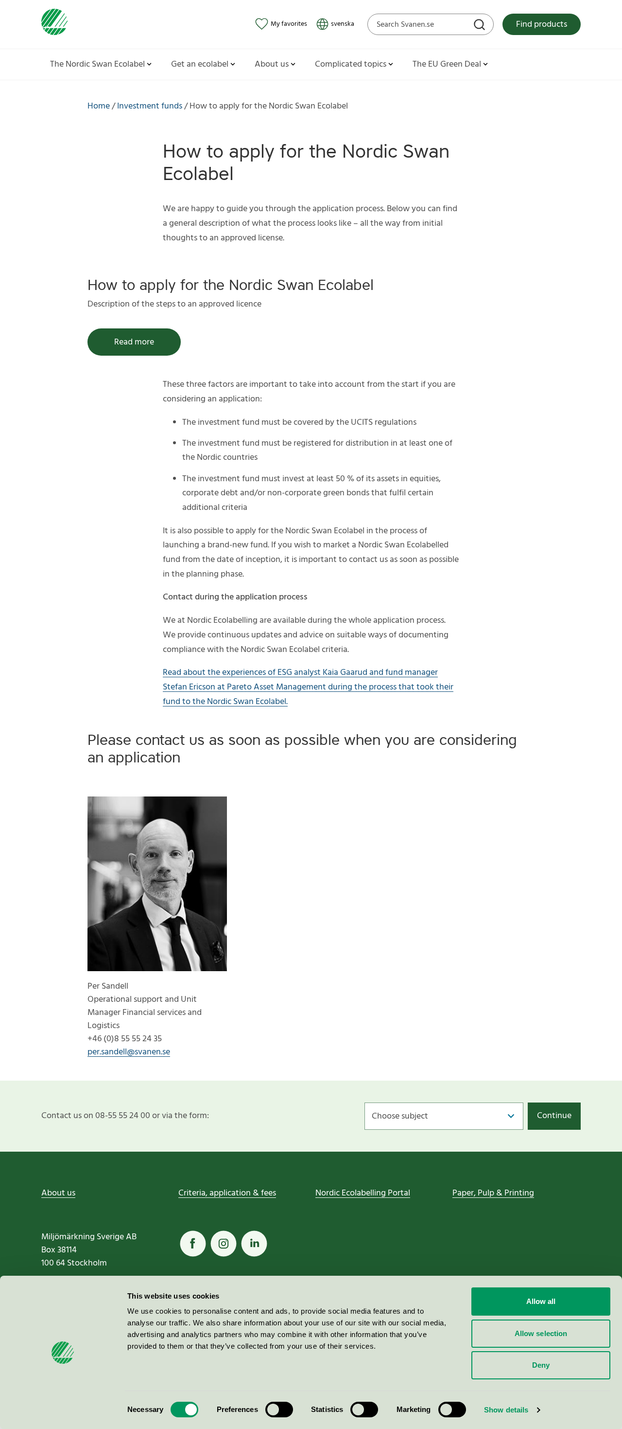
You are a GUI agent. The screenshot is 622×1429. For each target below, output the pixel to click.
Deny (541, 1365)
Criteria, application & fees (227, 1193)
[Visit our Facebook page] (193, 1243)
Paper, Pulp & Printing (493, 1193)
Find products (541, 25)
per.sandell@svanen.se (128, 1052)
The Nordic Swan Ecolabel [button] (97, 64)
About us (58, 1193)
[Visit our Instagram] (223, 1243)
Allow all (541, 1301)
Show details (506, 1410)
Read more (134, 342)
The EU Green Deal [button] (447, 64)
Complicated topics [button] (350, 64)
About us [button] (272, 64)
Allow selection (541, 1333)
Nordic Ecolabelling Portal (362, 1193)
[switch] (279, 1409)
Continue (554, 1116)
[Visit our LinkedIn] (254, 1243)
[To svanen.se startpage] (54, 24)
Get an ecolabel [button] (199, 64)
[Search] (480, 26)
